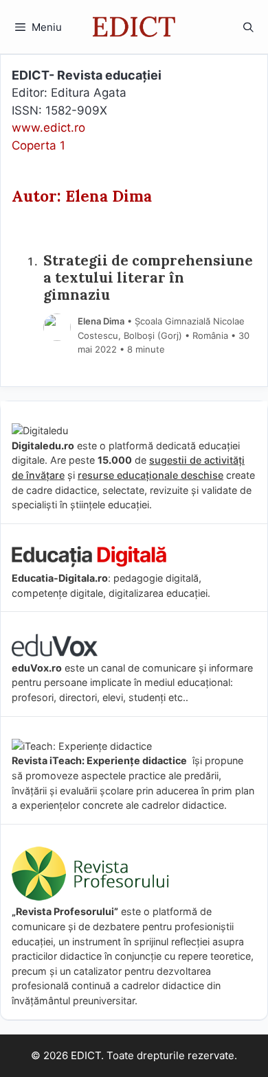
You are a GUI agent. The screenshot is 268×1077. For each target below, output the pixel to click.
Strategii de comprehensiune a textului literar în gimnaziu (148, 278)
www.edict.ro (48, 127)
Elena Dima (101, 321)
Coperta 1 (38, 145)
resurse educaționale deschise (150, 475)
